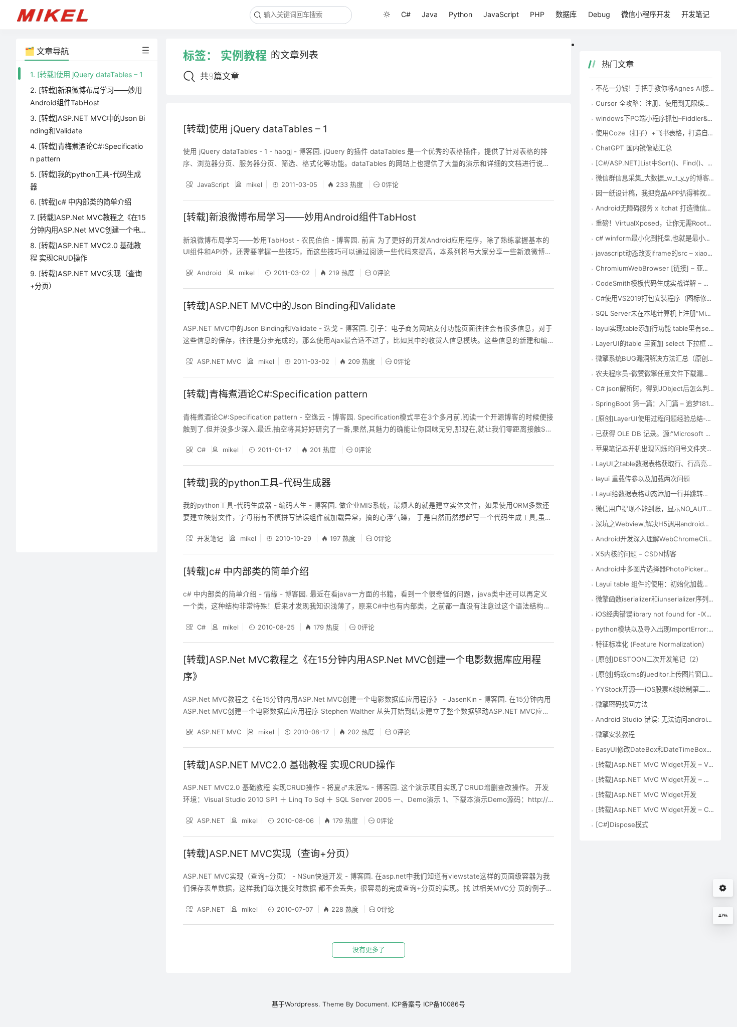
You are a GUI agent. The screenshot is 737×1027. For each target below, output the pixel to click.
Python (460, 14)
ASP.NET (210, 820)
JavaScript (501, 14)
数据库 (566, 14)
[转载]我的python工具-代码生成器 (257, 483)
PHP (537, 14)
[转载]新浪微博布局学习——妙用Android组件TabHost (299, 217)
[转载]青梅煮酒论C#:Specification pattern (275, 394)
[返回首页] (57, 15)
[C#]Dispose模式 (622, 824)
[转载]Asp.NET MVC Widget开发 (646, 794)
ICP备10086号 (444, 1004)
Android (208, 273)
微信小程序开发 (645, 14)
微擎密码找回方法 (622, 704)
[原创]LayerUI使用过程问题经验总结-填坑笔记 (664, 419)
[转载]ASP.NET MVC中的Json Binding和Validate (289, 306)
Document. (372, 1004)
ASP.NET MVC (218, 361)
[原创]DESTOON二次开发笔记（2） (649, 659)
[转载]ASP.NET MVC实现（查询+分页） (269, 854)
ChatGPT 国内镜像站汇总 (634, 148)
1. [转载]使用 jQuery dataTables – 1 (86, 74)
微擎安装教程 (615, 734)
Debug (599, 14)
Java (430, 14)
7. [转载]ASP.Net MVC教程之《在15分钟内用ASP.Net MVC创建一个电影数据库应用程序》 (88, 230)
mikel (253, 184)
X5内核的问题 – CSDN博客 (636, 554)
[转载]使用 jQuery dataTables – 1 (255, 129)
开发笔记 (695, 14)
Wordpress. (302, 1004)
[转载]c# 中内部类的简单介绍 (246, 571)
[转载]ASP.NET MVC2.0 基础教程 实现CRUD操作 (289, 765)
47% (722, 915)
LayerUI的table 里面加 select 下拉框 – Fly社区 (665, 343)
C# (406, 14)
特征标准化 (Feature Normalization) (650, 644)
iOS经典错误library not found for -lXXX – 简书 (666, 614)
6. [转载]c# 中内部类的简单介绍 (80, 201)
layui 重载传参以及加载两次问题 (643, 479)
